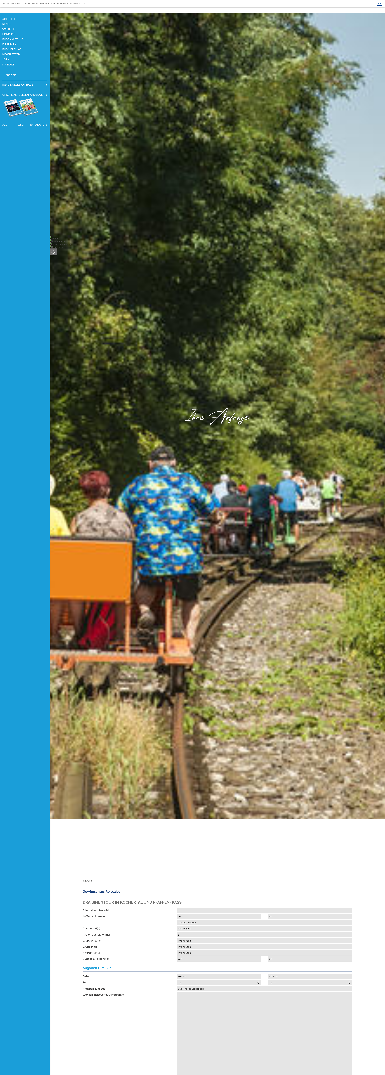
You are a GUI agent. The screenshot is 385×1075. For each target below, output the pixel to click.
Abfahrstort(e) (91, 928)
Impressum (18, 124)
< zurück (87, 880)
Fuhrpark (9, 44)
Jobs (5, 59)
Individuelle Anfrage (17, 84)
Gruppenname (92, 940)
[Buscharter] (56, 247)
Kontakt (8, 64)
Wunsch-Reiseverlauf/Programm (103, 994)
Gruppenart (90, 946)
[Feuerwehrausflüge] (61, 244)
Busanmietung (13, 39)
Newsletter (11, 54)
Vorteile (8, 29)
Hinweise (8, 34)
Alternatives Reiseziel (96, 910)
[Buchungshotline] (54, 238)
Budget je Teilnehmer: (96, 958)
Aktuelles (9, 19)
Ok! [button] (379, 3)
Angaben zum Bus (94, 988)
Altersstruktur (91, 952)
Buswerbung (11, 49)
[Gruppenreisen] (58, 241)
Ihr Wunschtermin (94, 916)
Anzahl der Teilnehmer (96, 934)
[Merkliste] (53, 250)
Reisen (7, 24)
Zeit (85, 982)
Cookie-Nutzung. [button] (79, 3)
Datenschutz (38, 124)
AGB (4, 124)
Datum (87, 976)
